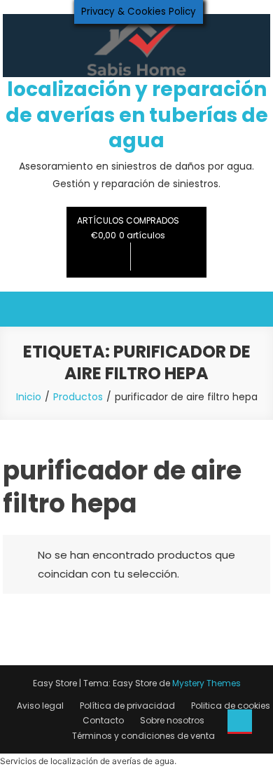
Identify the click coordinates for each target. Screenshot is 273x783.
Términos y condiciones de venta (143, 736)
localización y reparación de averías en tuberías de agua (137, 115)
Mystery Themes (206, 683)
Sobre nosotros (172, 720)
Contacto (103, 720)
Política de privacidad (127, 705)
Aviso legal (40, 705)
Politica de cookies (230, 705)
